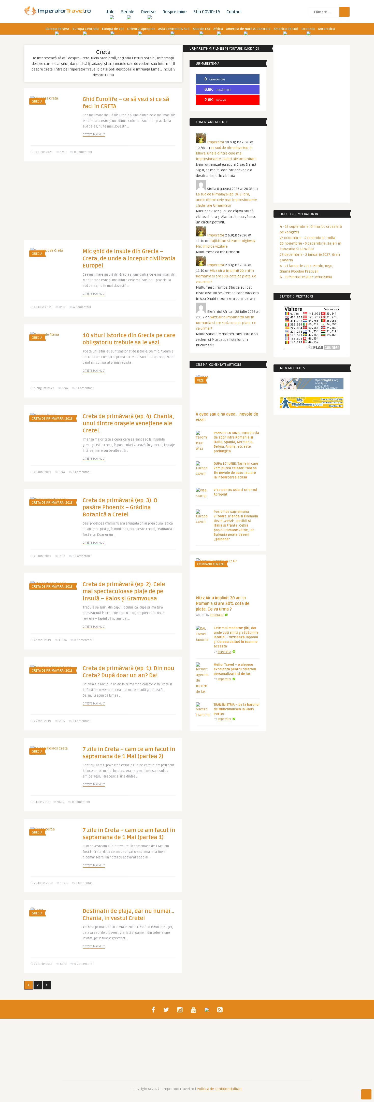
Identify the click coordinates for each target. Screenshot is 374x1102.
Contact (234, 12)
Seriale (127, 12)
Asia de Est (201, 29)
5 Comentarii (84, 388)
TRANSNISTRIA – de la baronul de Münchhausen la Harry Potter (237, 709)
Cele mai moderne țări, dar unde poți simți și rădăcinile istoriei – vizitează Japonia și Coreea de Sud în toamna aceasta (236, 637)
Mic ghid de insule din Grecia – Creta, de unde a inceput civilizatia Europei (129, 258)
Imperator (215, 142)
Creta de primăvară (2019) (53, 419)
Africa (218, 29)
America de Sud (286, 29)
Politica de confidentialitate (219, 1089)
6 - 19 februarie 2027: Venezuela (306, 277)
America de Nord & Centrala (248, 29)
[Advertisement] (103, 204)
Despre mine (174, 12)
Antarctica (326, 29)
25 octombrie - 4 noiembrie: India (307, 238)
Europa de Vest (57, 29)
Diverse (148, 12)
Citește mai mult (94, 134)
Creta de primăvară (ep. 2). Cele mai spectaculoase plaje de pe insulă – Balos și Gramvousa (124, 591)
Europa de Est (113, 29)
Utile (109, 12)
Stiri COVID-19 (206, 12)
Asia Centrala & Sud (174, 29)
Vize (200, 380)
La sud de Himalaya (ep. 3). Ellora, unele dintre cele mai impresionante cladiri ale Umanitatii (226, 153)
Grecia (37, 102)
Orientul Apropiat (141, 29)
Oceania (308, 29)
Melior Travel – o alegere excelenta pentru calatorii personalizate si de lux (235, 669)
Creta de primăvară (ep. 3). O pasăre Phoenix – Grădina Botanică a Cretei (120, 507)
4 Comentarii (82, 307)
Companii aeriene (210, 564)
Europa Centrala (86, 29)
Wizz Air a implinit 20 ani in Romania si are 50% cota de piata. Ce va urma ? (226, 276)
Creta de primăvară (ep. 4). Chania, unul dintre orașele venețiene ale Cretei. (128, 423)
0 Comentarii (83, 152)
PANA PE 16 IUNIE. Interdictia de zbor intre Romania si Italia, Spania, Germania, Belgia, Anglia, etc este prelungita (236, 442)
